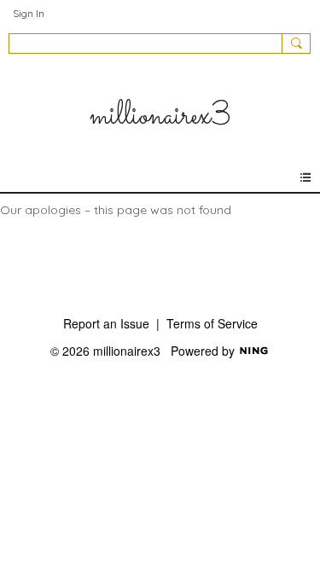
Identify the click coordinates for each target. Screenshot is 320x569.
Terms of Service (212, 323)
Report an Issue (106, 323)
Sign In (28, 13)
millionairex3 (160, 116)
